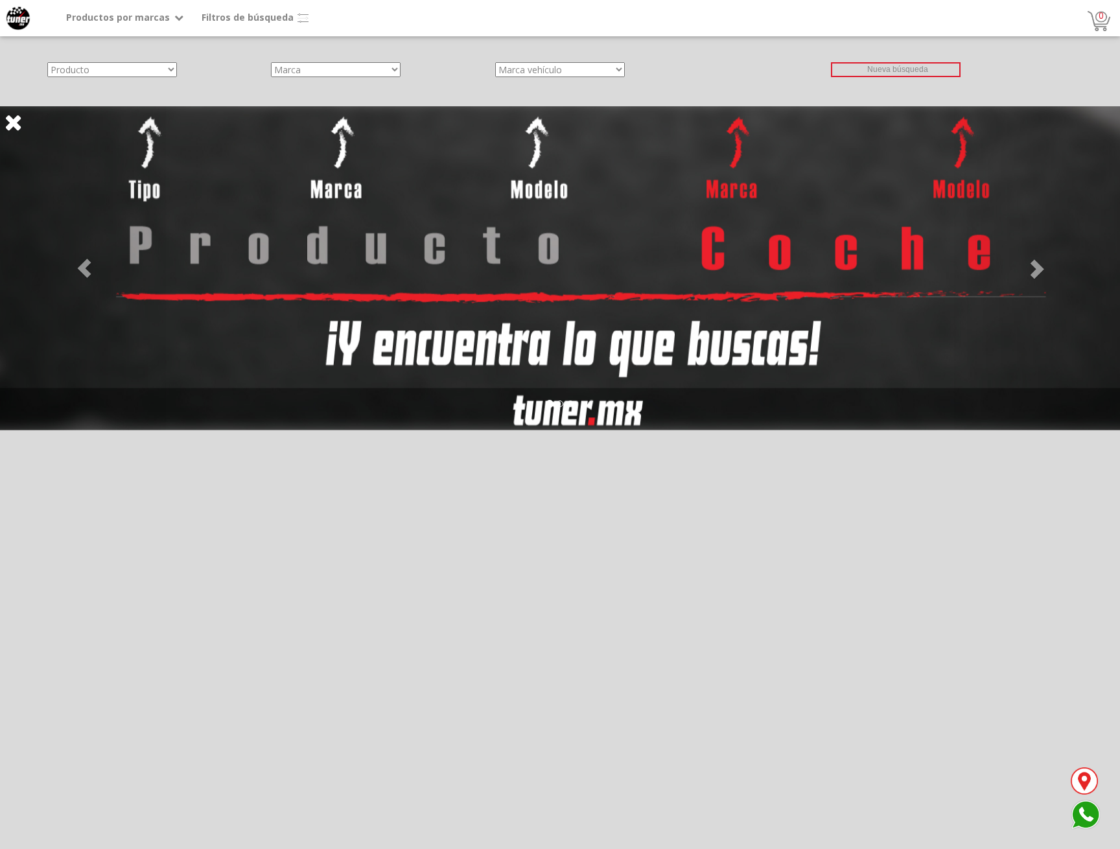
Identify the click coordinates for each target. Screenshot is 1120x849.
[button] (84, 268)
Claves (13, 99)
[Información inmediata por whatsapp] (1085, 814)
